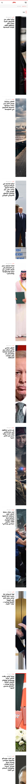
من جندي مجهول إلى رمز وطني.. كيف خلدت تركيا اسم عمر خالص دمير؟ (8, 434)
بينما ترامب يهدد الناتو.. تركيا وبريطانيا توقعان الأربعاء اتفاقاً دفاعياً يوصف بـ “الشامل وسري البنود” (8, 682)
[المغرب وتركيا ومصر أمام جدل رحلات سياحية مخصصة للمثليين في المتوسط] (20, 137)
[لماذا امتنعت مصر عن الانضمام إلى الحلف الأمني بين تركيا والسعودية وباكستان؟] (20, 302)
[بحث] (2, 2)
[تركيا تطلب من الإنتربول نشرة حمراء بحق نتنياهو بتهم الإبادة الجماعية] (20, 55)
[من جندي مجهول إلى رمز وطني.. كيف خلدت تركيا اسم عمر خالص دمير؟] (20, 466)
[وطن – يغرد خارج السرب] (14, 2)
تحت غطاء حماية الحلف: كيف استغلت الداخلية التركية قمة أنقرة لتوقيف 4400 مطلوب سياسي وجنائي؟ (8, 518)
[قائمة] (26, 2)
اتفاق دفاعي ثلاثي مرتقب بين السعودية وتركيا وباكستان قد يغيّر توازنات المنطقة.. (8, 353)
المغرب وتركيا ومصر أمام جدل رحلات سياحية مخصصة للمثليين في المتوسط (8, 105)
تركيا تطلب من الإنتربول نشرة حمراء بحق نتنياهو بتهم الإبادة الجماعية (8, 23)
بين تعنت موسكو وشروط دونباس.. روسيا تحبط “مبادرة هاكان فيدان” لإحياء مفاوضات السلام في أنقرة (8, 764)
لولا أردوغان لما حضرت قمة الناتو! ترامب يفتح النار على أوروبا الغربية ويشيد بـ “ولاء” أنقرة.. (8, 599)
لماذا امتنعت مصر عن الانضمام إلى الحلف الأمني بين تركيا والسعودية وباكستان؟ (8, 269)
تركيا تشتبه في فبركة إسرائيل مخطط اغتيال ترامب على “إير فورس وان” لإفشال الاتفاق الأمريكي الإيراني (8, 189)
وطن (20, 6)
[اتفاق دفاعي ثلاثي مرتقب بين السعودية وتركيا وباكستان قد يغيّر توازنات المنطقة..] (20, 384)
